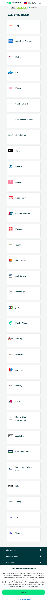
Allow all (23, 592)
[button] (29, 2)
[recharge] (15, 3)
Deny (23, 605)
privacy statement (31, 586)
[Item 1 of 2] (24, 7)
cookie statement (15, 586)
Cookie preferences (23, 599)
